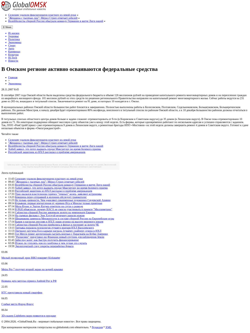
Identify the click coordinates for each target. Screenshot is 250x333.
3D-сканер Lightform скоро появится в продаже (28, 315)
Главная (12, 77)
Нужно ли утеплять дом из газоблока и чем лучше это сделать (78, 165)
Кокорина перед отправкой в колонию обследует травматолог (51, 197)
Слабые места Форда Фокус (17, 304)
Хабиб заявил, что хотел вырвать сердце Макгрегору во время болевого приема (54, 149)
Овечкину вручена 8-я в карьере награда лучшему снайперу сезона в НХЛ (58, 230)
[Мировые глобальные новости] (24, 9)
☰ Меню (7, 27)
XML (108, 327)
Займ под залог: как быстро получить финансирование (29, 165)
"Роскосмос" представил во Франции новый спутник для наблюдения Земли (59, 237)
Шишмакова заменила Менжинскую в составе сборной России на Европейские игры (64, 218)
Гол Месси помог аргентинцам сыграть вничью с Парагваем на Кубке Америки (61, 233)
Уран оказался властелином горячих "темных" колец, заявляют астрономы (58, 194)
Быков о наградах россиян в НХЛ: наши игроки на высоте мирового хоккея (59, 221)
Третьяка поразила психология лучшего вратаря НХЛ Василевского (54, 227)
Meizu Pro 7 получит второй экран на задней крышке (32, 269)
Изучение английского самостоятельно (86, 167)
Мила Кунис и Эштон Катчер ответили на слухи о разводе (49, 206)
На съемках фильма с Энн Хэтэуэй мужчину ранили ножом (50, 215)
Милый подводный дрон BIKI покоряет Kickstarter (30, 257)
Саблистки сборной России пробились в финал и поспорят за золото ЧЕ (57, 224)
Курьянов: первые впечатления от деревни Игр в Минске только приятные (58, 203)
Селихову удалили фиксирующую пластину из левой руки (42, 14)
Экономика (14, 83)
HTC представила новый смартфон (21, 292)
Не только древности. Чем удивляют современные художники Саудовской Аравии (63, 200)
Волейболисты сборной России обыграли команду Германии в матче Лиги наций (55, 21)
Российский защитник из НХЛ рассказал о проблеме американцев (46, 152)
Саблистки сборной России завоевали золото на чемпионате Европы (55, 212)
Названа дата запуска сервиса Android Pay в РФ (29, 280)
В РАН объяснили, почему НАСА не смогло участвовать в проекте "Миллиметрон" (63, 209)
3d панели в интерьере (60, 167)
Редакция (97, 327)
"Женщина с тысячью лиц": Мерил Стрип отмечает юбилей (43, 18)
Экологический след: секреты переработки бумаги (44, 246)
